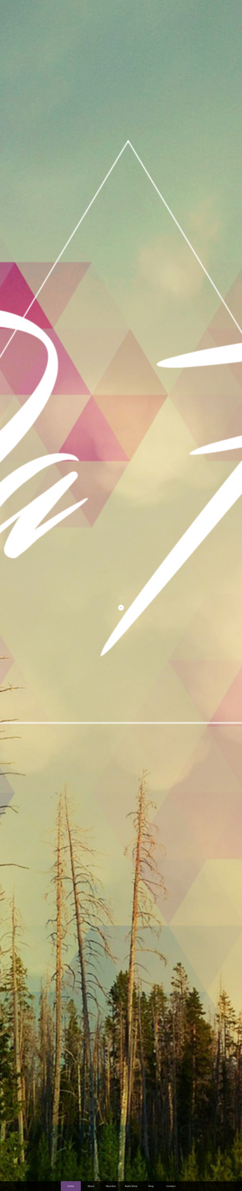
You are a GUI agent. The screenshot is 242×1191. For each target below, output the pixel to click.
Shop (151, 1186)
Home (71, 1186)
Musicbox (111, 1186)
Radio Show (131, 1186)
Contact (170, 1186)
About (91, 1186)
